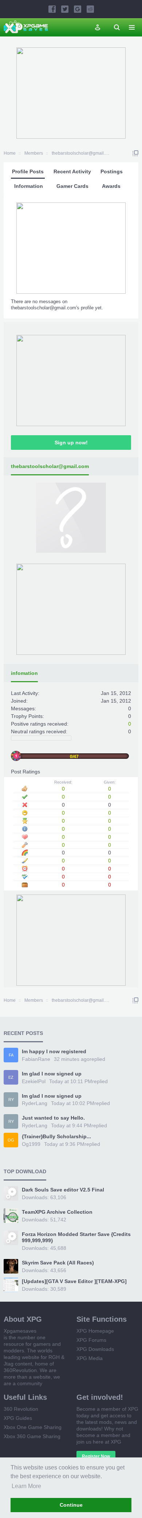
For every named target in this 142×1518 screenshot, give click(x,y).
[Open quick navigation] (135, 153)
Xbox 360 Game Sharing (32, 1436)
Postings (111, 171)
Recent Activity (72, 171)
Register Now (96, 1456)
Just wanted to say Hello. (53, 1118)
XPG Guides (18, 1418)
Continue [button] (71, 1505)
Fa (11, 1055)
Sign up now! (71, 442)
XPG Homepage (95, 1331)
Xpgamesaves (20, 1331)
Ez (10, 1077)
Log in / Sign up (98, 27)
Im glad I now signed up (52, 1074)
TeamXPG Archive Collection (57, 1212)
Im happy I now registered (54, 1051)
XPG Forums (91, 1340)
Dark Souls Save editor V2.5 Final (63, 1190)
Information (28, 186)
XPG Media (89, 1358)
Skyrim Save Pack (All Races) (58, 1263)
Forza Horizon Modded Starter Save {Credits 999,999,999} (76, 1237)
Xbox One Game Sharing (33, 1427)
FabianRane (36, 1059)
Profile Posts (28, 171)
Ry (11, 1099)
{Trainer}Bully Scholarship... (56, 1136)
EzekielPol (34, 1081)
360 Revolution (21, 1409)
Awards (111, 186)
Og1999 (31, 1144)
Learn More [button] (26, 1486)
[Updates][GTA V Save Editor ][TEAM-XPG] (74, 1281)
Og (11, 1140)
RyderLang (34, 1103)
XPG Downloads (95, 1349)
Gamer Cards (72, 186)
